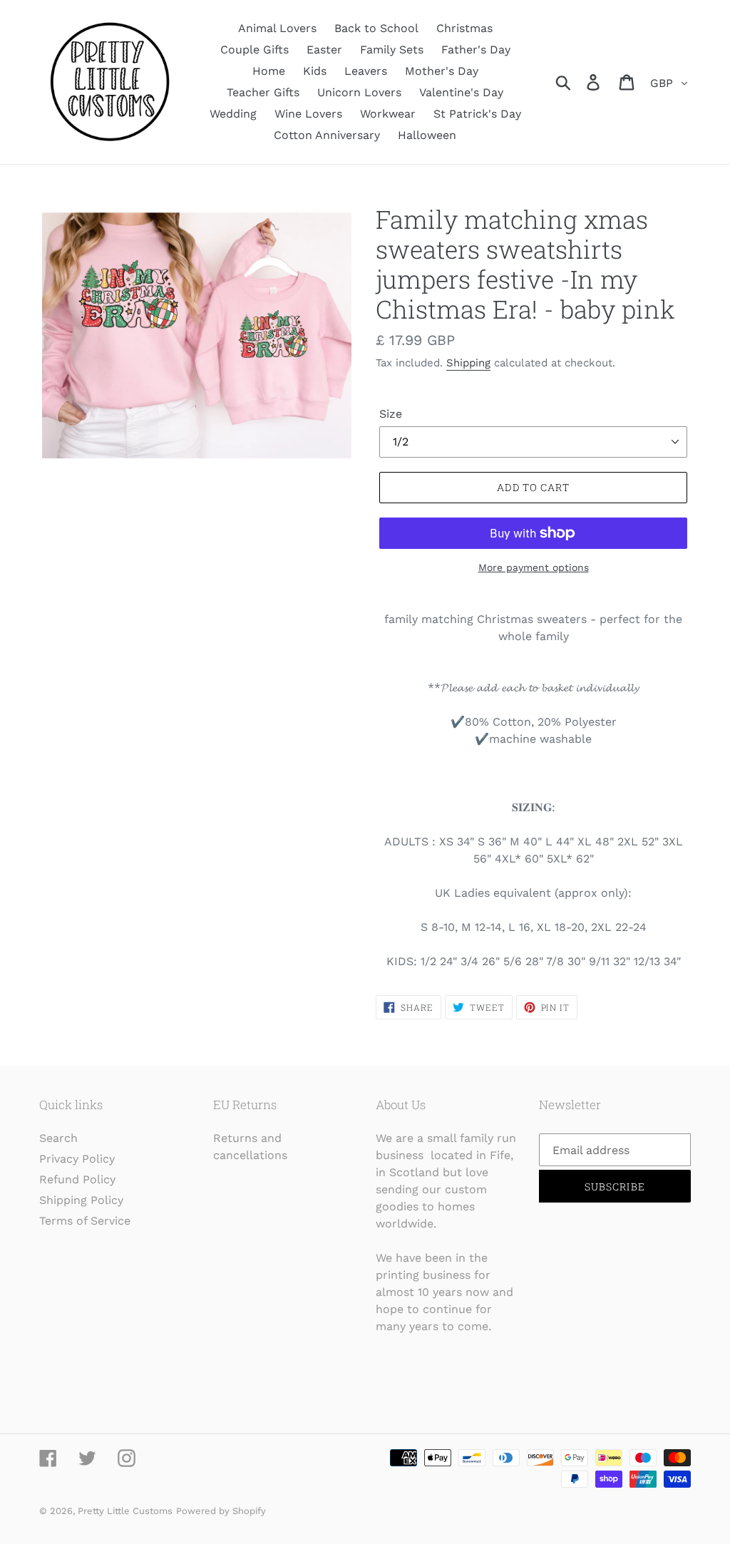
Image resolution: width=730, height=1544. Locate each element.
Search (58, 1138)
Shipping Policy (81, 1200)
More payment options (533, 567)
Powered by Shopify (221, 1511)
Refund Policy (77, 1179)
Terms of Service (84, 1221)
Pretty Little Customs (125, 1511)
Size (390, 414)
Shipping (468, 362)
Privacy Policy (77, 1158)
